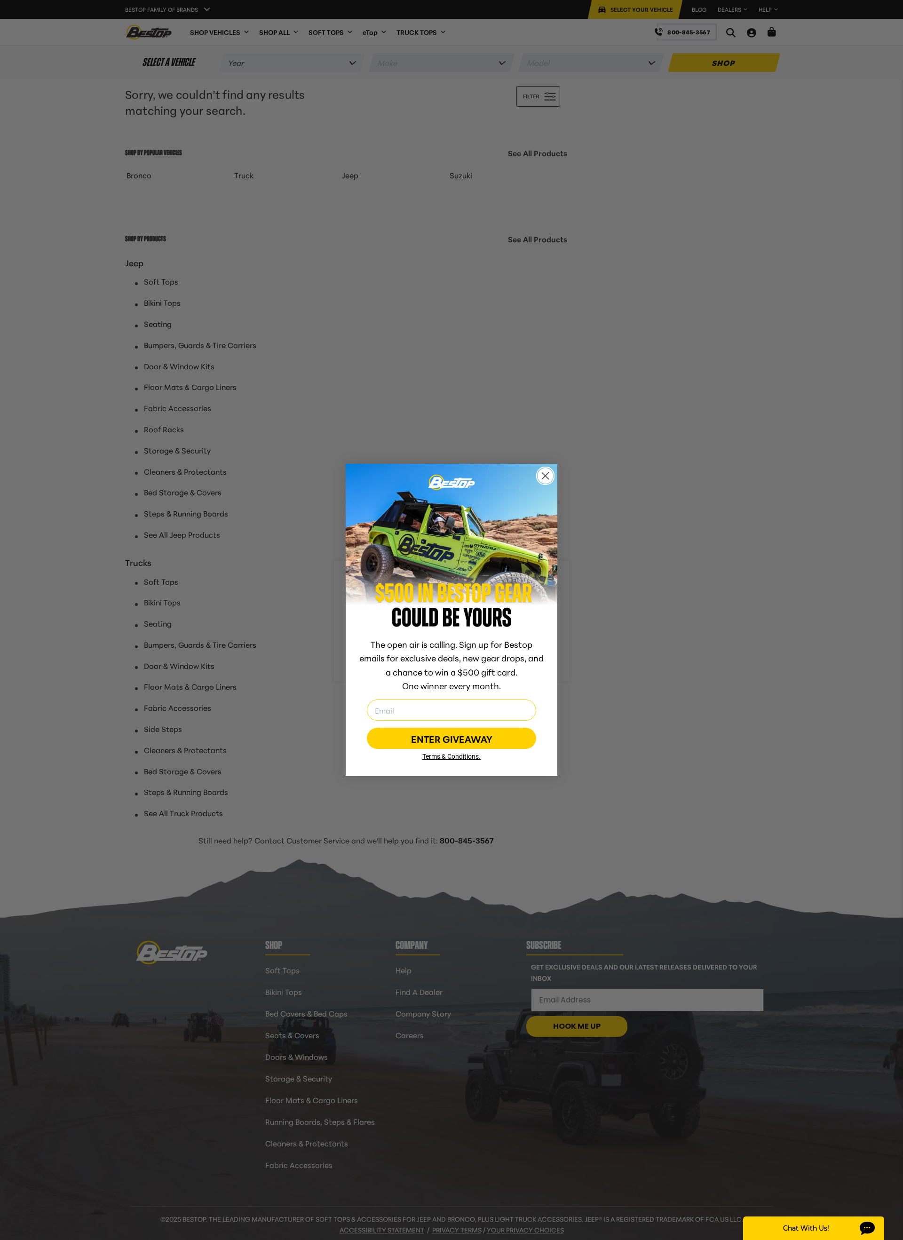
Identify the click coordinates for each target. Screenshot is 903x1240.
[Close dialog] (545, 476)
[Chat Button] (813, 1228)
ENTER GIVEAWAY (451, 738)
